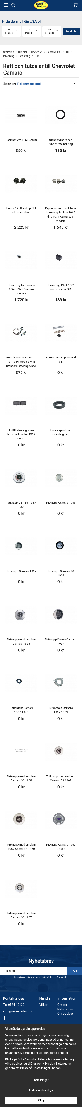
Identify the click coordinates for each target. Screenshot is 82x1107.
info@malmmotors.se (17, 1011)
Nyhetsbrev (65, 1009)
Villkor (43, 1005)
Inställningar (41, 1080)
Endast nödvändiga (41, 1090)
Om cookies (65, 1013)
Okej (41, 1100)
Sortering (9, 84)
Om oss (62, 1005)
